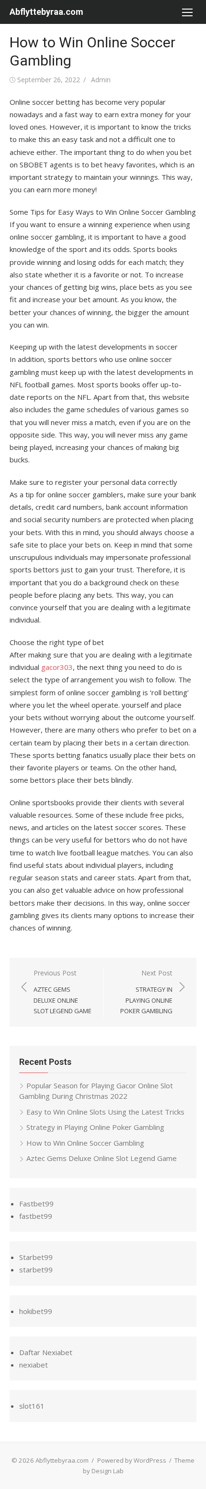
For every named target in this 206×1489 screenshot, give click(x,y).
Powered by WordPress (131, 1460)
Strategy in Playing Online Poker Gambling (95, 1127)
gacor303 (57, 667)
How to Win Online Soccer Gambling (85, 1143)
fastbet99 (35, 1216)
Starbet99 (36, 1257)
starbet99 (36, 1269)
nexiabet (33, 1364)
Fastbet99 (36, 1203)
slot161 (32, 1406)
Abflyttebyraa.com (46, 12)
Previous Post (63, 991)
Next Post (146, 991)
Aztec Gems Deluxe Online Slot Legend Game (101, 1158)
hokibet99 (35, 1311)
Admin (101, 79)
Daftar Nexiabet (45, 1352)
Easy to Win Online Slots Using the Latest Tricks (105, 1112)
